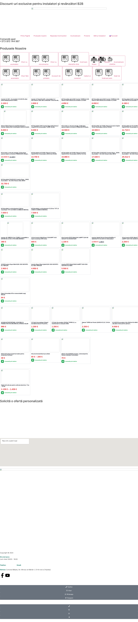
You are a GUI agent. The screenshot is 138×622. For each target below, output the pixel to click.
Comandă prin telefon (10, 106)
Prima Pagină (25, 36)
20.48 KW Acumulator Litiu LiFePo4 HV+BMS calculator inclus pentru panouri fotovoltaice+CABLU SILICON (125, 324)
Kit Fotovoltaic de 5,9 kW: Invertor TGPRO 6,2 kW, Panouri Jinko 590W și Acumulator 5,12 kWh (75, 99)
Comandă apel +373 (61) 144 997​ (10, 40)
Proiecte (87, 36)
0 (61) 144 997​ (11, 565)
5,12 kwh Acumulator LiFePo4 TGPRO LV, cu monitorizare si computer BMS (64, 323)
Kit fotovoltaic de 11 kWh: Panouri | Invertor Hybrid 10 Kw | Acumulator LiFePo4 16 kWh (106, 126)
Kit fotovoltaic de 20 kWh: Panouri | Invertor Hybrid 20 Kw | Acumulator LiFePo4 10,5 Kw (73, 153)
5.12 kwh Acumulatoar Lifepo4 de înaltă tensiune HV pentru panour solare (39, 324)
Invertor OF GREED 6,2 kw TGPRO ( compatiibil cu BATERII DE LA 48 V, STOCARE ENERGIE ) (15, 238)
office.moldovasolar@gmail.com (33, 565)
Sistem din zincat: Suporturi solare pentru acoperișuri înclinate (12, 354)
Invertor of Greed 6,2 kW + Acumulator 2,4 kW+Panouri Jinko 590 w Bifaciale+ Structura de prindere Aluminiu (44, 100)
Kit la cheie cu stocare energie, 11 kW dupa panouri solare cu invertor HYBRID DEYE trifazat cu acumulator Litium (74, 127)
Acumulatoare (75, 36)
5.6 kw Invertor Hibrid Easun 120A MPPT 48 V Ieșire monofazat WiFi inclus (44, 238)
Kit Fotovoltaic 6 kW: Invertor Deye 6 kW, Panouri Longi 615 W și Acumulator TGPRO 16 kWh (44, 126)
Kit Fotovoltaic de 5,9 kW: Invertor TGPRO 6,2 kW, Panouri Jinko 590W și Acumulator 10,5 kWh (105, 99)
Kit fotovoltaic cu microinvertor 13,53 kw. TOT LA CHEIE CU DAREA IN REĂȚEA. (45, 209)
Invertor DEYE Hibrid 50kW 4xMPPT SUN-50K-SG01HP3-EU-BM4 (74, 265)
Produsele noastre (40, 36)
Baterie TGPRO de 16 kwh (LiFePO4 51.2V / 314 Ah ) (96, 323)
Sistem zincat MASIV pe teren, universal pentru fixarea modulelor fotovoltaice (74, 354)
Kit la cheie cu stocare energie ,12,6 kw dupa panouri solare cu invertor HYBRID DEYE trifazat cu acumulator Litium (14, 154)
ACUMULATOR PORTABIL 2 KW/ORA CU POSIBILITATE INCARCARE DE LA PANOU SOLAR (14, 323)
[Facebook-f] (2, 575)
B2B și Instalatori (100, 36)
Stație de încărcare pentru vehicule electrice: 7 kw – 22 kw (15, 385)
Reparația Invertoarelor (58, 36)
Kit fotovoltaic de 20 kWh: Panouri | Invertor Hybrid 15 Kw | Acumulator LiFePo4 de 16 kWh (44, 153)
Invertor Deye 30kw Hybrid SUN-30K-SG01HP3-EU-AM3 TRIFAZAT (44, 265)
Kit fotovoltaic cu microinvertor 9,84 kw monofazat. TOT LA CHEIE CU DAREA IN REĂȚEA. (15, 209)
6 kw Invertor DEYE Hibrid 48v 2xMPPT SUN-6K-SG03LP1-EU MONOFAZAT (75, 238)
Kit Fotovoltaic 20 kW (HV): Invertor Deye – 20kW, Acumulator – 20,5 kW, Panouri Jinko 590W (106, 153)
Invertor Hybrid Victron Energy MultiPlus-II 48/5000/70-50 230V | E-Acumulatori (103, 238)
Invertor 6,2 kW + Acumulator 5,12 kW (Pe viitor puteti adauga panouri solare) (14, 99)
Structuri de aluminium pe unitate (40, 354)
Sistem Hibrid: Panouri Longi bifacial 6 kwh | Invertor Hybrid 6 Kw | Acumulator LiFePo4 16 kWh (15, 126)
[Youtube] (7, 575)
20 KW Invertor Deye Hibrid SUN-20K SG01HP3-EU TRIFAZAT (14, 265)
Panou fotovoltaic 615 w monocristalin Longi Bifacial (13, 294)
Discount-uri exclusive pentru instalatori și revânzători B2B (41, 4)
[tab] (14, 59)
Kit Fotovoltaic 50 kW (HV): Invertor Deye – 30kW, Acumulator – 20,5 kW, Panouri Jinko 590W (15, 180)
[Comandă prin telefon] (2, 106)
